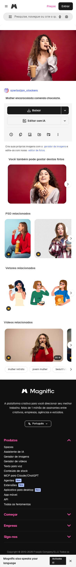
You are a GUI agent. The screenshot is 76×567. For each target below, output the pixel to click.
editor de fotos (36, 150)
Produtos (10, 440)
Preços (51, 6)
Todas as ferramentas (17, 504)
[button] (38, 424)
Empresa (10, 525)
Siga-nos (10, 537)
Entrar (66, 6)
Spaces (8, 447)
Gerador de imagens (16, 456)
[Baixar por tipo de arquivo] (65, 110)
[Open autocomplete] (8, 16)
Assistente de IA (14, 451)
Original (24, 33)
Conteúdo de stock (16, 471)
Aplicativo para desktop (22, 490)
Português (38, 423)
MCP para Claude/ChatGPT (21, 475)
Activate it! (57, 560)
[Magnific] (38, 392)
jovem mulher (40, 369)
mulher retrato (16, 369)
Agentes (12, 480)
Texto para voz (13, 466)
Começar (11, 514)
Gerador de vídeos (15, 461)
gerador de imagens (55, 146)
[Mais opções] (58, 134)
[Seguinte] (67, 184)
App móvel (10, 494)
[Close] (70, 561)
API (6, 499)
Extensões (13, 485)
